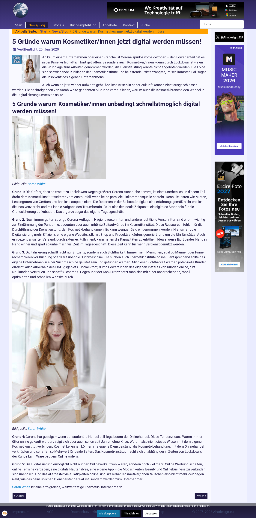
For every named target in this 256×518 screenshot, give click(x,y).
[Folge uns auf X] (229, 37)
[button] (4, 513)
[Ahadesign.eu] (20, 10)
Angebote (109, 25)
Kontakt (129, 25)
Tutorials (57, 25)
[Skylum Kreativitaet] (175, 10)
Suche (145, 25)
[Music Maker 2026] (229, 100)
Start (18, 25)
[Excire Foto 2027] (229, 216)
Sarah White (37, 184)
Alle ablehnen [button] (131, 513)
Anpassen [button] (151, 513)
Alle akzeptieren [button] (108, 513)
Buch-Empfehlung (83, 25)
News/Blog (36, 25)
